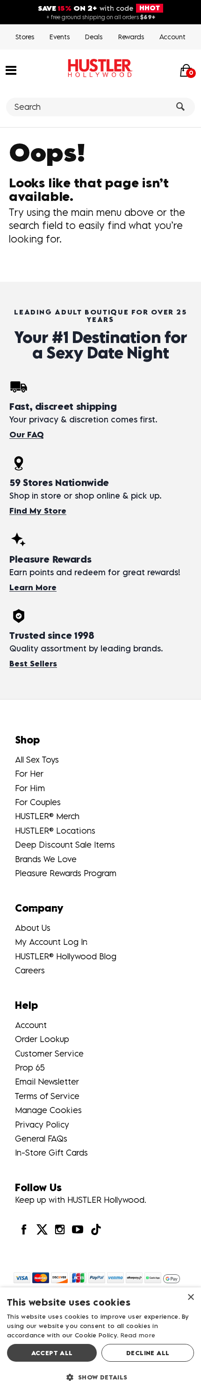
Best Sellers (33, 663)
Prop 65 (30, 1067)
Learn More (33, 587)
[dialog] (100, 1340)
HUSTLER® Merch (47, 816)
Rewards (131, 37)
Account (172, 37)
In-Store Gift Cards (51, 1152)
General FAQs (41, 1138)
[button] (11, 70)
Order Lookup (42, 1039)
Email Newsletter (47, 1081)
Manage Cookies (48, 1110)
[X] (41, 1229)
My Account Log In (51, 942)
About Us (32, 928)
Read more (138, 1335)
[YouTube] (77, 1229)
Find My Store (37, 511)
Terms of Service (47, 1096)
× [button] (190, 1297)
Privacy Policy (42, 1124)
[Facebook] (24, 1229)
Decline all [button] (147, 1353)
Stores (24, 37)
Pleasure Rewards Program (65, 873)
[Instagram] (60, 1229)
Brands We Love (46, 859)
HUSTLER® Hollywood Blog (65, 956)
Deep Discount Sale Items (65, 845)
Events (60, 37)
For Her (29, 774)
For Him (30, 788)
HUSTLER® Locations (55, 831)
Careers (30, 970)
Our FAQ (26, 434)
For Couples (38, 802)
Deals (93, 37)
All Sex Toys (37, 759)
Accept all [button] (52, 1353)
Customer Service (49, 1053)
